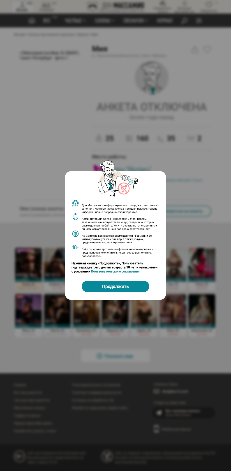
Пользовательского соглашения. (116, 271)
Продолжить (115, 286)
